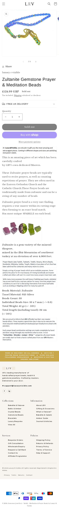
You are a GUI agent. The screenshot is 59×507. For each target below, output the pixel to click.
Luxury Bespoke (15, 421)
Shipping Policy (43, 440)
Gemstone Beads (15, 415)
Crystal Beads (14, 412)
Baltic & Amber (14, 409)
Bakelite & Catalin (44, 415)
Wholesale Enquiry (16, 447)
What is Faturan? (44, 412)
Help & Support (43, 453)
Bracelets (12, 418)
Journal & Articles (44, 421)
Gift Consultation (15, 443)
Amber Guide (42, 418)
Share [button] (8, 66)
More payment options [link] (29, 142)
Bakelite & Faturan (16, 405)
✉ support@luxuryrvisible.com (17, 386)
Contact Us (13, 453)
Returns (21, 475)
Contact (29, 475)
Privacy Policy (42, 447)
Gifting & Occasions (45, 409)
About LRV (41, 405)
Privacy (7, 475)
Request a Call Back (17, 450)
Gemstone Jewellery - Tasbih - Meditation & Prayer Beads (28, 503)
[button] (3, 4)
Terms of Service (44, 450)
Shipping (17, 95)
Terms (13, 475)
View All (11, 425)
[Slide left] (23, 61)
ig (9, 391)
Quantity (6, 111)
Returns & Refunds (44, 443)
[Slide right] (36, 61)
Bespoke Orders (15, 440)
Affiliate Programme (17, 456)
